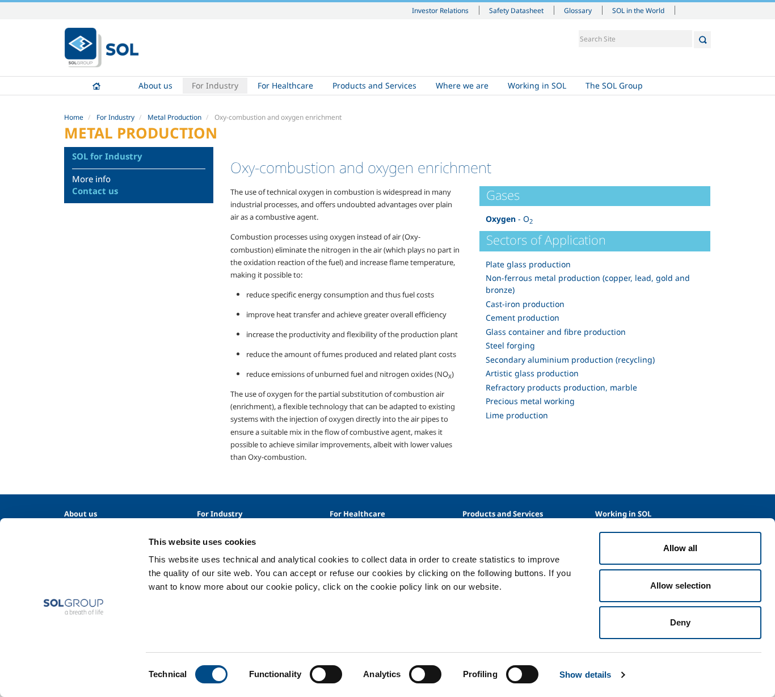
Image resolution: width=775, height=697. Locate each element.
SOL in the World (638, 10)
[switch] (326, 674)
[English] (101, 47)
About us (155, 85)
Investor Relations (440, 10)
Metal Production (174, 117)
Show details (585, 674)
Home (96, 86)
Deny (680, 622)
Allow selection (680, 585)
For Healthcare (285, 85)
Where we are (462, 85)
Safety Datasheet (516, 10)
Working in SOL (537, 85)
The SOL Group (614, 85)
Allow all (680, 548)
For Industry (215, 85)
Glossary (578, 10)
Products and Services (374, 85)
